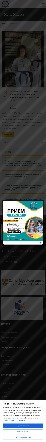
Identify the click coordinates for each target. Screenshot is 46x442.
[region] (23, 421)
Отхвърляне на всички (23, 437)
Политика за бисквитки (16, 420)
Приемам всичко (23, 426)
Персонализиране (23, 431)
